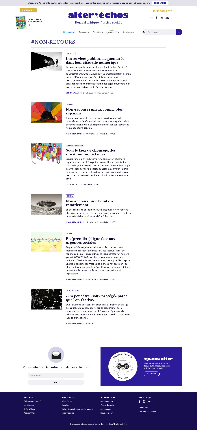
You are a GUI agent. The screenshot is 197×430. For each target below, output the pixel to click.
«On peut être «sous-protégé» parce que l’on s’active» (96, 298)
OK (178, 32)
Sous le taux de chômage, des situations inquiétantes (91, 152)
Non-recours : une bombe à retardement (89, 203)
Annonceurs (106, 409)
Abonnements (107, 401)
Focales (65, 405)
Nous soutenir (107, 413)
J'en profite (160, 3)
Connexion (143, 407)
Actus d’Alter (29, 413)
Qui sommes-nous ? (32, 401)
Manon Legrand (74, 134)
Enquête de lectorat (147, 412)
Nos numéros (69, 32)
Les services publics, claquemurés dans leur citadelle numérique (95, 60)
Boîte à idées (29, 409)
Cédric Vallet (72, 93)
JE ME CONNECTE (162, 11)
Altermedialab (68, 413)
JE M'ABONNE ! (28, 10)
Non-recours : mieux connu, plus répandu (94, 111)
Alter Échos (67, 401)
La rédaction (29, 405)
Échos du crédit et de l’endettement (77, 409)
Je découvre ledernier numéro (35, 20)
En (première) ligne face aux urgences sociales (90, 241)
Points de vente (107, 405)
